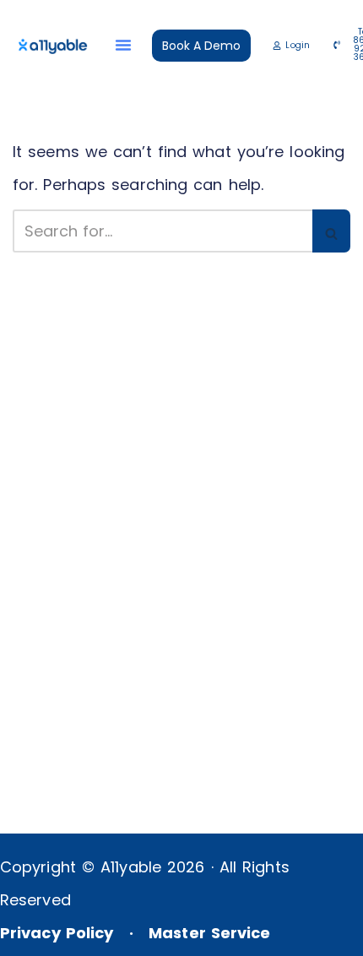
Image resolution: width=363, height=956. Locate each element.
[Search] (331, 231)
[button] (123, 44)
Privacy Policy (56, 932)
